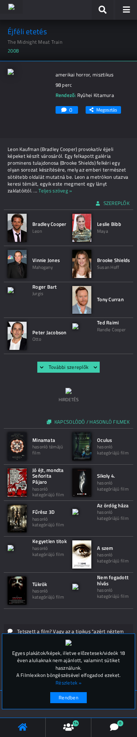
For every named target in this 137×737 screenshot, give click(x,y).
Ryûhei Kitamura (95, 95)
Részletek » (68, 682)
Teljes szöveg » (55, 190)
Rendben (68, 697)
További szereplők (68, 367)
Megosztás (106, 109)
